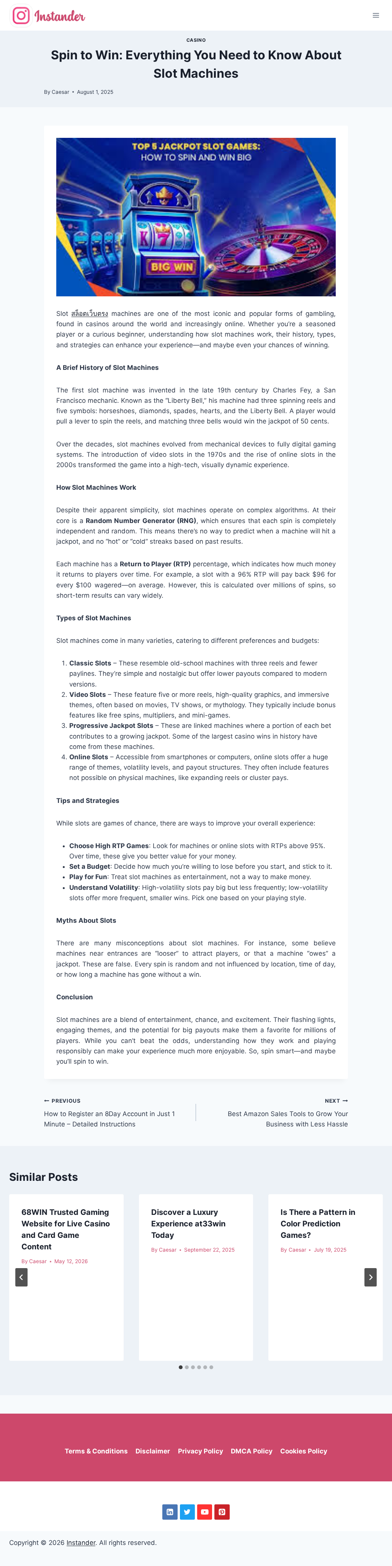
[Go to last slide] (21, 1277)
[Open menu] (376, 15)
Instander (81, 1542)
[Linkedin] (169, 1511)
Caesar (60, 92)
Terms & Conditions (96, 1451)
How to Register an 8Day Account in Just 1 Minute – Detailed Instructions (109, 1113)
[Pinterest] (221, 1511)
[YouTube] (204, 1511)
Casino (196, 40)
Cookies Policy (303, 1451)
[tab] (181, 1367)
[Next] (370, 1277)
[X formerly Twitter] (187, 1511)
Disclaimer (153, 1451)
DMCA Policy (252, 1451)
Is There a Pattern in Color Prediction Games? (318, 1224)
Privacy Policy (200, 1451)
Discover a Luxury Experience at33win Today (188, 1224)
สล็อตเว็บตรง (89, 313)
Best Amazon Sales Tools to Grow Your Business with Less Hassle (288, 1113)
